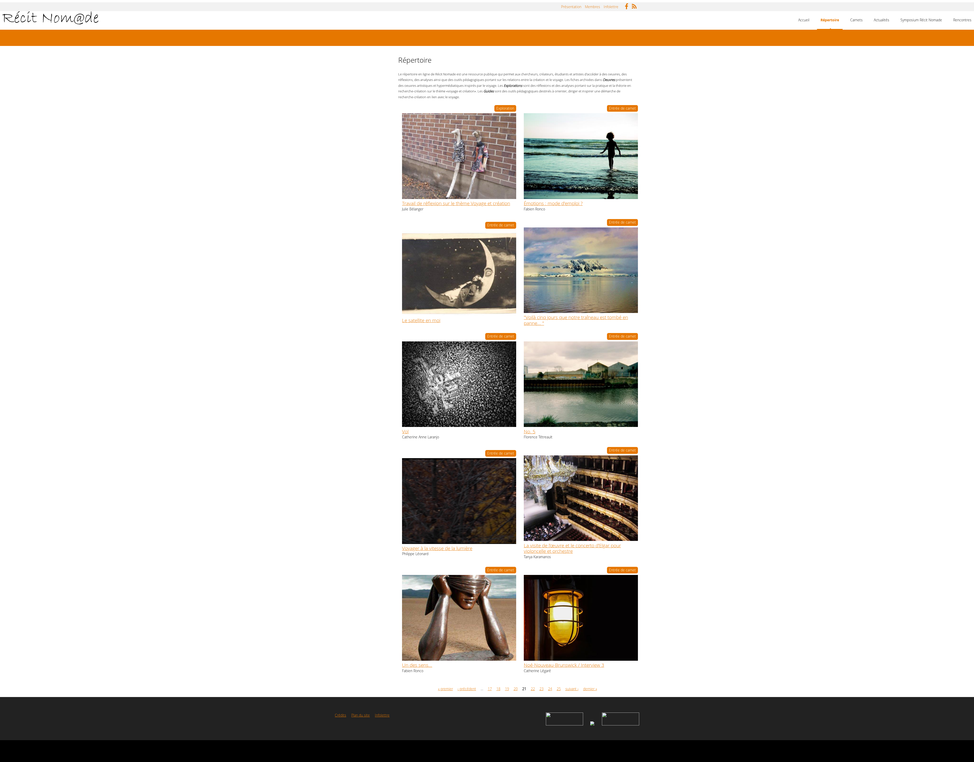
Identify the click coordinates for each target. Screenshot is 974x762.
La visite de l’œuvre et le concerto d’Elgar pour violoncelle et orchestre (572, 548)
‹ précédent (467, 688)
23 (542, 688)
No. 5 (529, 431)
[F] (628, 5)
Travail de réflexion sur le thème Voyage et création (456, 203)
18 (498, 688)
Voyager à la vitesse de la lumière (437, 548)
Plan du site (360, 715)
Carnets (856, 20)
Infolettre (611, 6)
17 (490, 688)
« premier (445, 688)
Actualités (881, 20)
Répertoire (830, 20)
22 (533, 688)
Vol (405, 431)
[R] (635, 5)
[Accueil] (50, 17)
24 (550, 688)
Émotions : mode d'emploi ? (553, 203)
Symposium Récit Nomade (921, 20)
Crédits (340, 715)
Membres (592, 6)
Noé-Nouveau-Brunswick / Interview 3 (564, 665)
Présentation (571, 6)
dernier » (590, 688)
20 (516, 688)
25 (559, 688)
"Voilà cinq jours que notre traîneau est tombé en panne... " (576, 320)
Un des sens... (417, 665)
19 (507, 688)
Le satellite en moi (421, 320)
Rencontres (962, 20)
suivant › (572, 688)
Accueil (803, 20)
